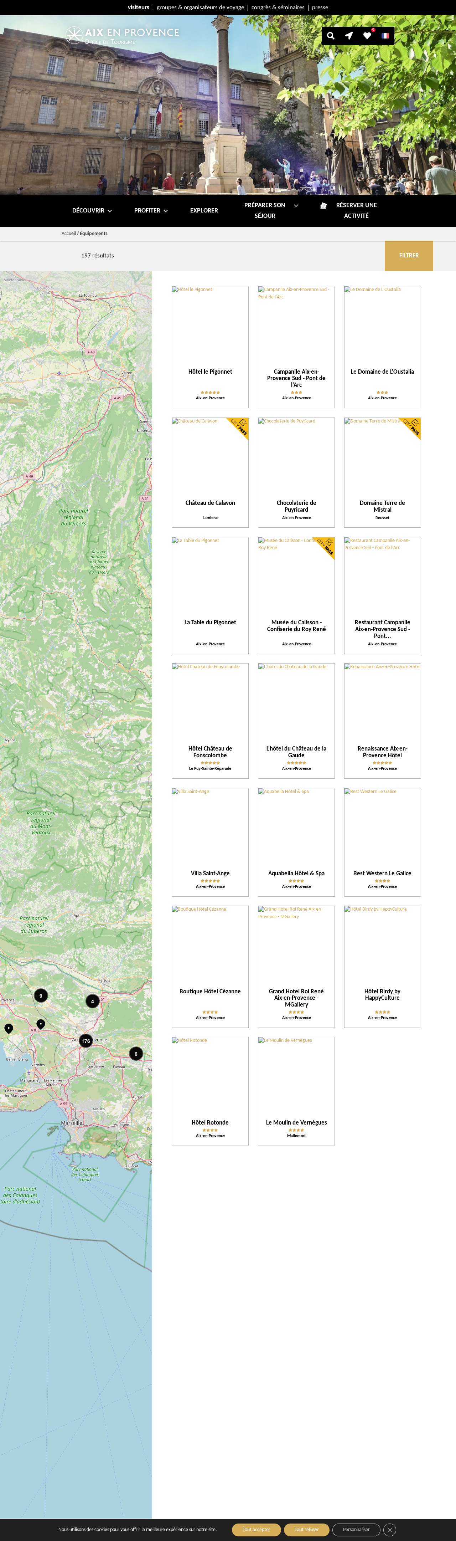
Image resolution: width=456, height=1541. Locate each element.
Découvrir (88, 211)
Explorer (204, 211)
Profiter (147, 211)
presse (320, 8)
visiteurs (138, 8)
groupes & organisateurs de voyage (200, 8)
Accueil (69, 233)
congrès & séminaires (278, 8)
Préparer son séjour (264, 211)
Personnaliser (356, 1529)
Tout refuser (307, 1529)
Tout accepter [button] (256, 1529)
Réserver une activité (356, 211)
